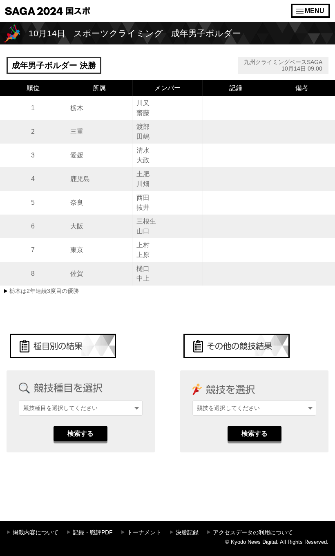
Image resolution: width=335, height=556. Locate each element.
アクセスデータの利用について (253, 532)
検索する (80, 433)
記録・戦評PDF (93, 532)
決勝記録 (187, 532)
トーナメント (144, 532)
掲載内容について (35, 532)
